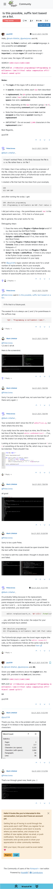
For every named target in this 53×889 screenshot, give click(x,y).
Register (8, 855)
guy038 (9, 34)
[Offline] (4, 34)
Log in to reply (44, 25)
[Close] (48, 813)
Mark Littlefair (11, 338)
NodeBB (24, 872)
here (37, 645)
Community (25, 4)
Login (16, 855)
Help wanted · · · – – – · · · (12, 20)
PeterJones (10, 148)
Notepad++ (35, 868)
